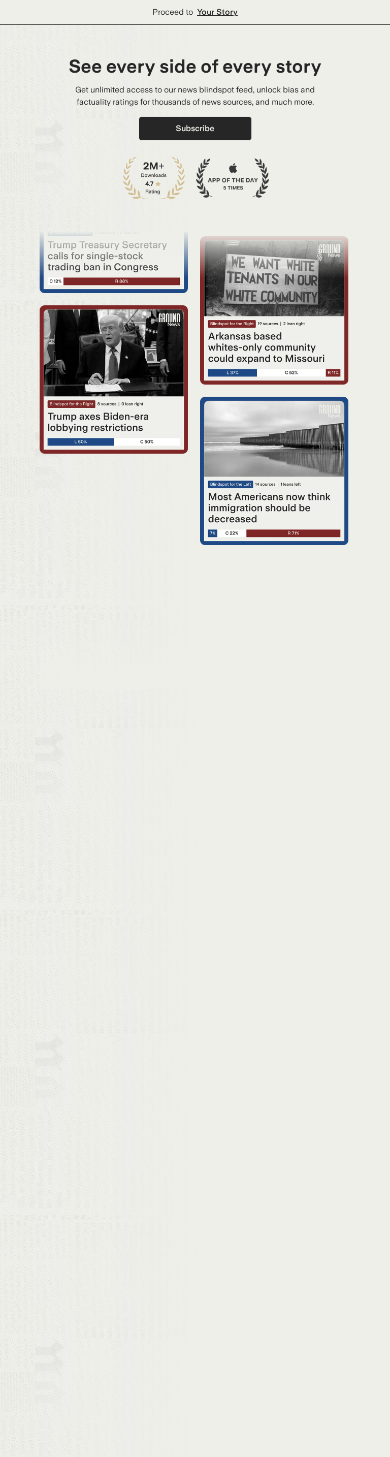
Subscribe (195, 128)
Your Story (217, 12)
